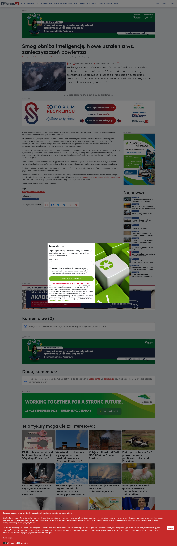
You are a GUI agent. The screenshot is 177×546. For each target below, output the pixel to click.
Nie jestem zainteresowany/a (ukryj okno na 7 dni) (71, 283)
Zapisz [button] (170, 528)
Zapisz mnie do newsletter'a (71, 278)
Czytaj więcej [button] (8, 538)
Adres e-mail (53, 260)
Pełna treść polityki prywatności (59, 300)
